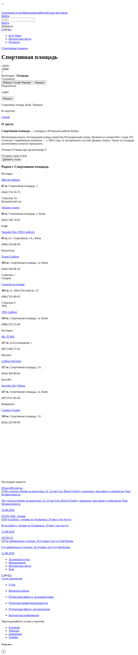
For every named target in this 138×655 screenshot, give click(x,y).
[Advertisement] (69, 452)
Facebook (14, 627)
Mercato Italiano (10, 179)
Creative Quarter (10, 410)
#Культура (16, 488)
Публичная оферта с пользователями (31, 596)
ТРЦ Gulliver (9, 312)
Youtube (13, 637)
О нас (12, 584)
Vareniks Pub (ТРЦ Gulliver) (18, 232)
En (10, 29)
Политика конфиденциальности (28, 603)
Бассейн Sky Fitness (13, 385)
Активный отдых (12, 12)
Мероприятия (31, 12)
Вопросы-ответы (19, 590)
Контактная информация (24, 615)
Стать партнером (11, 578)
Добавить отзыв (11, 159)
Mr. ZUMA (8, 336)
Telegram (14, 630)
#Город (5, 488)
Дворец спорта (10, 207)
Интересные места (51, 12)
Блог (65, 12)
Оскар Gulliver (10, 256)
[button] (5, 23)
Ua (3, 29)
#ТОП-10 (7, 516)
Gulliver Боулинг (11, 361)
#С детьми (19, 516)
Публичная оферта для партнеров (29, 609)
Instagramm (15, 634)
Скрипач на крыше (13, 284)
